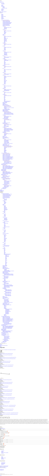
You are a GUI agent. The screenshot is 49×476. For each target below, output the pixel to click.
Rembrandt (5, 235)
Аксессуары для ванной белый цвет (7, 23)
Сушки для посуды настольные (6, 159)
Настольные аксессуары (6, 226)
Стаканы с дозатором (6, 301)
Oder (5, 260)
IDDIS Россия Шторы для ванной (6, 331)
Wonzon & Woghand (5, 102)
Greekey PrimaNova (7, 310)
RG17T (5, 232)
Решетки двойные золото (8, 293)
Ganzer (5, 51)
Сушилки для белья (3, 177)
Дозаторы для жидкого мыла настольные (8, 274)
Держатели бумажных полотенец (6, 109)
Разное (5, 227)
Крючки (5, 282)
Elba (5, 264)
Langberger (5, 59)
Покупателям (2, 6)
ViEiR (3, 246)
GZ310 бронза (5, 217)
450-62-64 (2, 190)
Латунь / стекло (3, 445)
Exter (4, 249)
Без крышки (5, 269)
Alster (4, 223)
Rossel (6, 263)
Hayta (4, 56)
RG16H (5, 230)
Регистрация (2, 3)
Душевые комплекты (5, 339)
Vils (5, 259)
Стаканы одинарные (6, 299)
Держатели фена (4, 267)
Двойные (5, 291)
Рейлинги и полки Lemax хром (6, 155)
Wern (4, 251)
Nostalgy (5, 215)
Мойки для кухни (3, 188)
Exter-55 (6, 262)
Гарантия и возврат (3, 16)
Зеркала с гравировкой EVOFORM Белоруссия (8, 166)
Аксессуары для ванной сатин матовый (7, 22)
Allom (4, 241)
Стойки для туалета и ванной (6, 144)
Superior (5, 239)
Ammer (5, 252)
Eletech (5, 244)
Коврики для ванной (3, 169)
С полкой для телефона (6, 270)
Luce (4, 243)
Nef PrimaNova (7, 312)
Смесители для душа (6, 337)
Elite (4, 210)
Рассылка (2, 464)
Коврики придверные (3, 329)
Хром (4, 278)
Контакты (2, 9)
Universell (5, 202)
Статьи (2, 8)
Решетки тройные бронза (8, 295)
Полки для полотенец (5, 137)
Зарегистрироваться (4, 11)
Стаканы (4, 298)
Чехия (2, 443)
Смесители (5, 180)
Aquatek (5, 26)
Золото (5, 279)
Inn (5, 261)
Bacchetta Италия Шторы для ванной (7, 173)
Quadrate (5, 206)
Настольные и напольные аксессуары (8, 146)
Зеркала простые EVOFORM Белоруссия (7, 327)
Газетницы (4, 103)
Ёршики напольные (6, 276)
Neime (6, 258)
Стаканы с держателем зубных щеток (8, 302)
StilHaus (5, 305)
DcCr (4, 212)
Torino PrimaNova (7, 309)
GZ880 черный (5, 219)
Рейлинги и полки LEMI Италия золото (7, 158)
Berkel (4, 250)
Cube (4, 228)
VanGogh (5, 240)
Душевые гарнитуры (6, 340)
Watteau (5, 236)
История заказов (3, 463)
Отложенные (1, 12)
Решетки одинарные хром (8, 289)
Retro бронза (5, 207)
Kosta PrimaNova (7, 313)
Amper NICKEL (7, 256)
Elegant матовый (6, 209)
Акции (2, 457)
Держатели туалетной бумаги (6, 268)
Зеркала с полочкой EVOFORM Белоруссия (8, 167)
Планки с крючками (6, 283)
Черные (5, 280)
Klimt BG (5, 234)
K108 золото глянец (6, 233)
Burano (5, 225)
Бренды (2, 10)
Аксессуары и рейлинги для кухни (7, 153)
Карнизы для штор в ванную (4, 174)
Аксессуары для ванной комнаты (6, 20)
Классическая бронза (6, 221)
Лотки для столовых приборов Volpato (7, 163)
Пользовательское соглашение (4, 452)
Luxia (4, 214)
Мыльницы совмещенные (7, 287)
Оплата (2, 15)
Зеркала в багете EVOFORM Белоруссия (7, 328)
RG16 (4, 231)
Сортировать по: (2, 349)
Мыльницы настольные (6, 286)
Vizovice (5, 216)
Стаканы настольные (6, 300)
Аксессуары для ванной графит (6, 194)
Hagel (4, 201)
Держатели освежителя (5, 104)
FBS (4, 46)
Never (6, 257)
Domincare (5, 43)
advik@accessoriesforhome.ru (3, 467)
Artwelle (5, 30)
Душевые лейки (4, 341)
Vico (4, 224)
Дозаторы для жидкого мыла (6, 273)
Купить (1, 359)
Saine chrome (5, 238)
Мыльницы (5, 127)
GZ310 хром (5, 218)
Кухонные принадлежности (4, 324)
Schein (4, 75)
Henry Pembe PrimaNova (8, 311)
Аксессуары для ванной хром (6, 24)
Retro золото (5, 208)
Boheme (3, 34)
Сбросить (4, 428)
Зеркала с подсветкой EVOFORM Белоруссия (8, 326)
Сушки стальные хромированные (8, 323)
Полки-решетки (4, 288)
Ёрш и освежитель (6, 277)
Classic (5, 35)
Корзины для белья (5, 175)
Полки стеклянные (5, 136)
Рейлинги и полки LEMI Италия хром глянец (8, 156)
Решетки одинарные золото (8, 290)
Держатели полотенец (5, 110)
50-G (4, 247)
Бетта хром (5, 199)
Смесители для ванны (6, 336)
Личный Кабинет (3, 462)
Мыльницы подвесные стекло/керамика (8, 285)
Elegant (5, 205)
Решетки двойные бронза (8, 292)
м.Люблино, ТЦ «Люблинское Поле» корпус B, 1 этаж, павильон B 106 (4, 466)
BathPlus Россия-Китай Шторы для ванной (7, 172)
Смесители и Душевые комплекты (6, 178)
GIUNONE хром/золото (6, 245)
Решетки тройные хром (8, 294)
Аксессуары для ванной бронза (6, 25)
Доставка (4, 7)
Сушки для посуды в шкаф (6, 322)
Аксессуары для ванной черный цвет (7, 195)
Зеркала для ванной (3, 325)
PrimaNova (5, 308)
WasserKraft (4, 248)
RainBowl (5, 314)
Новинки (2, 5)
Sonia (4, 85)
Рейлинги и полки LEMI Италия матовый (7, 157)
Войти (0, 11)
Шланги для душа (5, 187)
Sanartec (5, 73)
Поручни (4, 296)
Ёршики (5, 115)
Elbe (4, 253)
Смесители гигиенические (7, 338)
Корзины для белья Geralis (6, 176)
